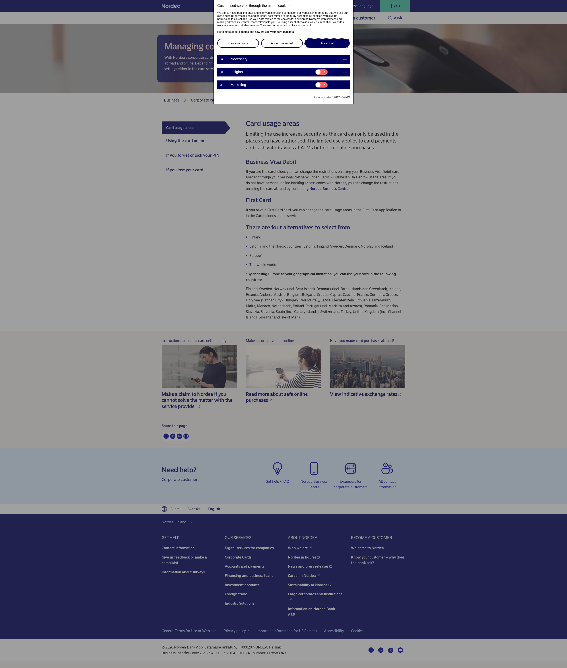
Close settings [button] (238, 43)
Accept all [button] (327, 43)
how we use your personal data (274, 31)
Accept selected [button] (282, 43)
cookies (244, 31)
